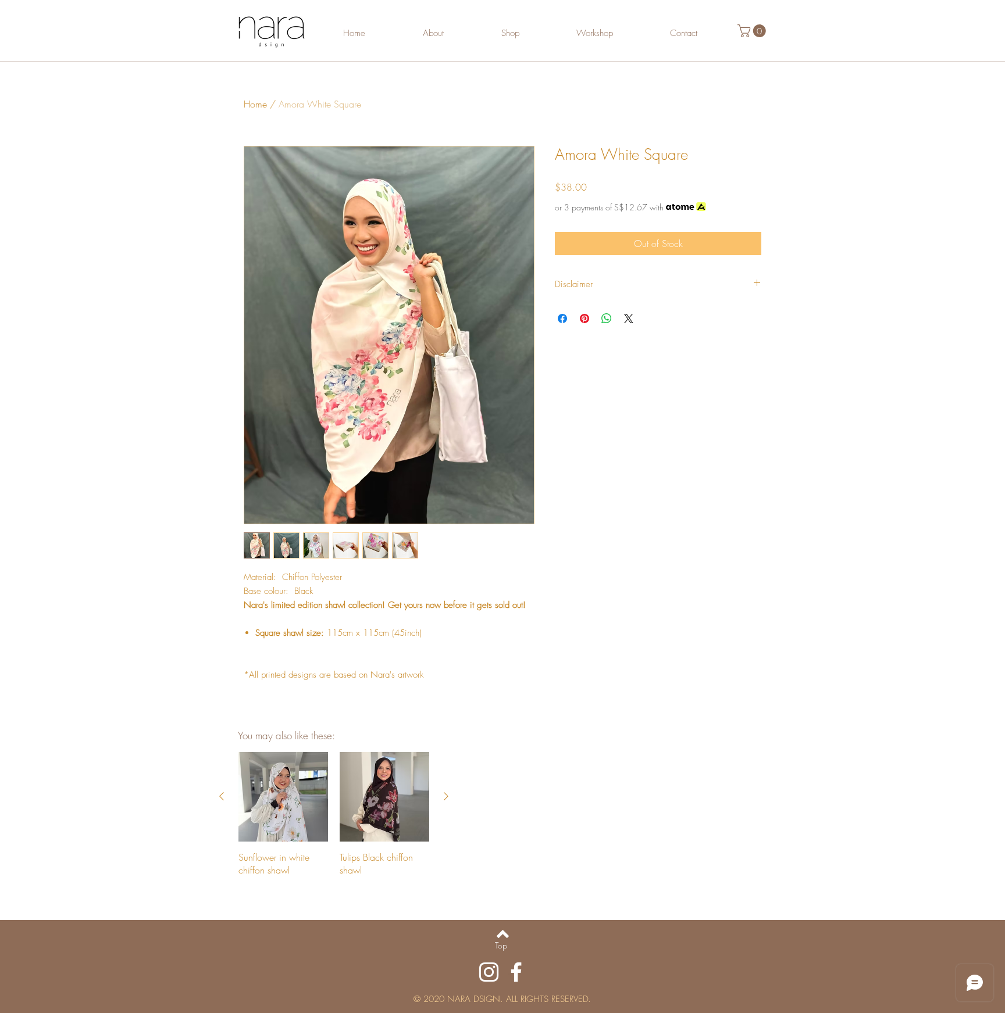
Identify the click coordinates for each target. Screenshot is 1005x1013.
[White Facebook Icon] (516, 972)
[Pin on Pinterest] (584, 318)
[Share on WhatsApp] (607, 318)
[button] (753, 30)
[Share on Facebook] (562, 318)
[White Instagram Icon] (489, 972)
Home (255, 104)
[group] (334, 814)
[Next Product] (446, 796)
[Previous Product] (222, 796)
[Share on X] (629, 318)
